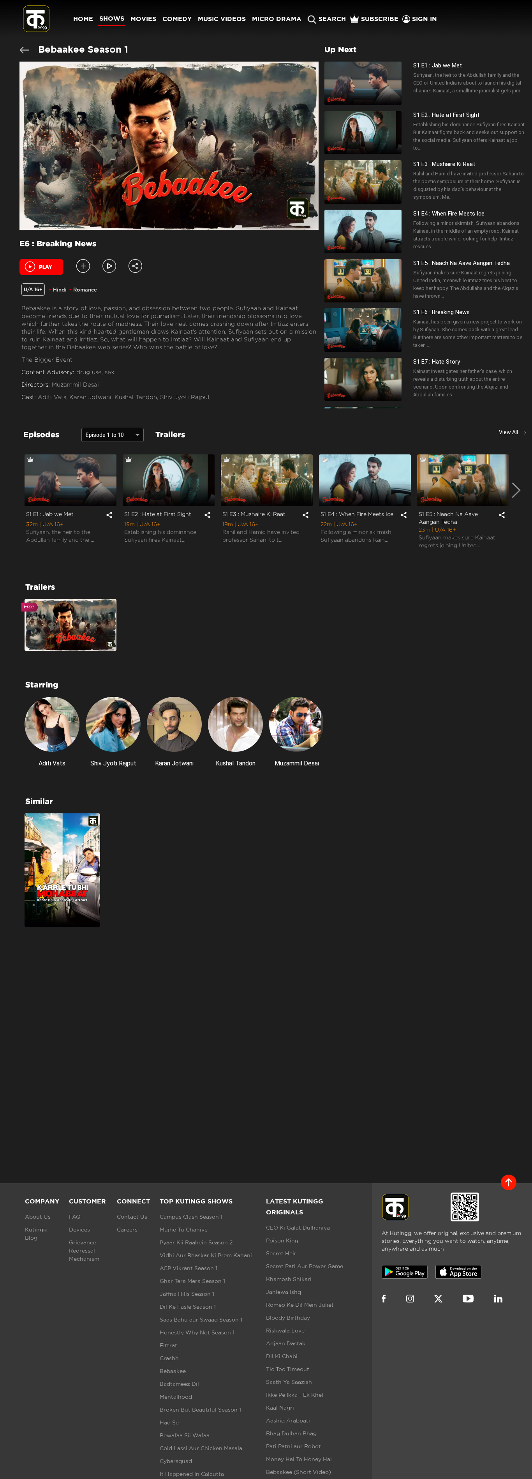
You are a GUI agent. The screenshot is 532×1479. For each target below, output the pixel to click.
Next (516, 507)
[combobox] (112, 434)
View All (508, 432)
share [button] (109, 514)
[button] (109, 266)
